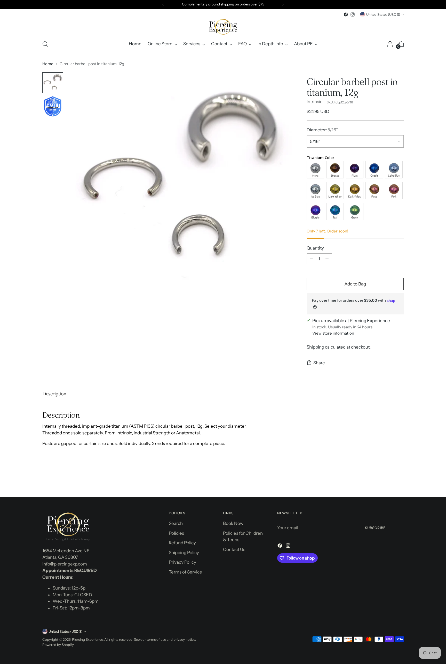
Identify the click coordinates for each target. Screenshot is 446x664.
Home (47, 63)
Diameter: (322, 129)
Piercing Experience (87, 639)
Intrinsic (314, 101)
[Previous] (163, 4)
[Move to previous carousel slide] (387, 479)
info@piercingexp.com (64, 564)
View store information (333, 333)
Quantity (315, 248)
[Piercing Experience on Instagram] (352, 14)
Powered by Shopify (58, 645)
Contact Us (234, 549)
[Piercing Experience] (223, 26)
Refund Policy (182, 542)
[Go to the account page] (390, 44)
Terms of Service (185, 572)
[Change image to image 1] (52, 82)
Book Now (233, 523)
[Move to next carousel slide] (399, 479)
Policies (176, 533)
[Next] (283, 4)
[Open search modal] (45, 44)
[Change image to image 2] (52, 106)
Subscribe (375, 528)
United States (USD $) (383, 14)
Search (176, 523)
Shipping (315, 347)
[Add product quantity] (327, 259)
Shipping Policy (184, 552)
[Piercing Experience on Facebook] (346, 14)
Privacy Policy (182, 562)
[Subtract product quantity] (311, 259)
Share (319, 362)
